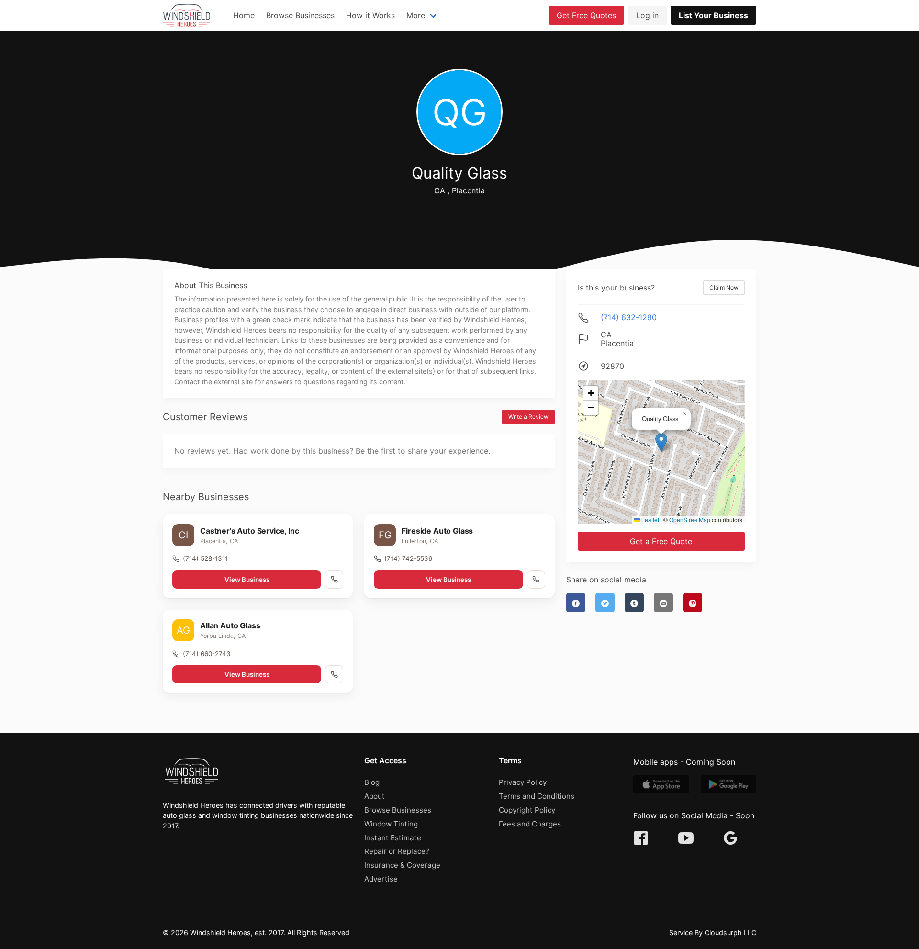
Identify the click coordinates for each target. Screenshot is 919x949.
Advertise (381, 878)
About (374, 796)
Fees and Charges (530, 823)
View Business (246, 579)
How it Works (370, 15)
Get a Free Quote (661, 541)
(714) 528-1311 (205, 558)
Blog (372, 782)
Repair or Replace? (396, 851)
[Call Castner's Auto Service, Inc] (334, 579)
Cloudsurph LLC (730, 932)
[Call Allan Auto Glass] (334, 674)
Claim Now (724, 287)
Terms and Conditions (536, 796)
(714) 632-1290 (629, 317)
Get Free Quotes (586, 15)
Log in (647, 15)
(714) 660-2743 (207, 654)
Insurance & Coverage (402, 865)
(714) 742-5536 (408, 558)
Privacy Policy (523, 782)
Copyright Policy (527, 810)
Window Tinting (391, 823)
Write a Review (528, 416)
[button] (661, 442)
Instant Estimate (392, 837)
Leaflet (649, 519)
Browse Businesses (300, 15)
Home (244, 15)
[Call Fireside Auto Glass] (536, 579)
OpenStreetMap (689, 519)
